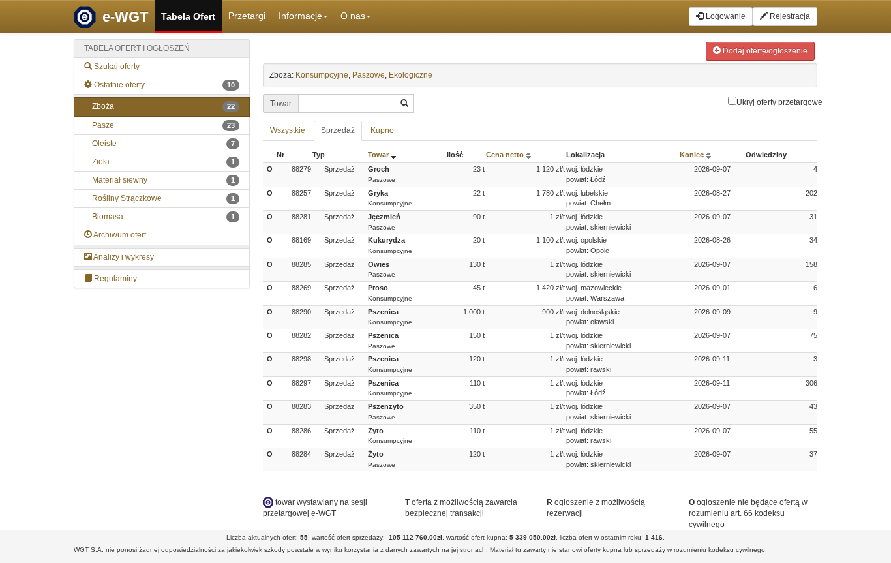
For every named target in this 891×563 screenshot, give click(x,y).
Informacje (300, 15)
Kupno (382, 130)
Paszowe (368, 75)
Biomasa (163, 216)
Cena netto (506, 155)
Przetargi (246, 15)
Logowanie (725, 16)
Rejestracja (789, 16)
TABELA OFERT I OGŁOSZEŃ (137, 48)
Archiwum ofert (119, 234)
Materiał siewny (163, 180)
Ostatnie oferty (163, 84)
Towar (379, 155)
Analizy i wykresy (123, 257)
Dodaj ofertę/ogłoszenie (764, 50)
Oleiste (163, 143)
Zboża (163, 106)
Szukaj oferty (116, 66)
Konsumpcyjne (321, 75)
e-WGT (125, 16)
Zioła (163, 161)
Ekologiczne (410, 75)
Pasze (163, 125)
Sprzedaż (338, 130)
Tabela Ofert (188, 16)
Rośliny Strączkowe (163, 198)
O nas (352, 15)
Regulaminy (114, 278)
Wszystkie (287, 130)
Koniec (693, 155)
